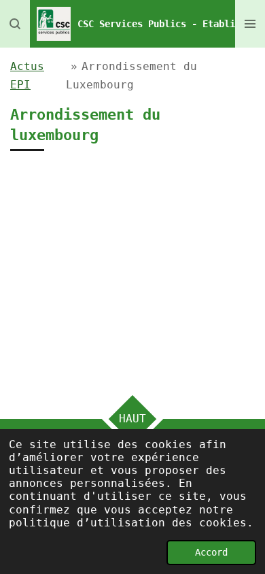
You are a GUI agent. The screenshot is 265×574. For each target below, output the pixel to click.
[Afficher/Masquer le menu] (250, 24)
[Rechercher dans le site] (15, 24)
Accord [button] (211, 552)
